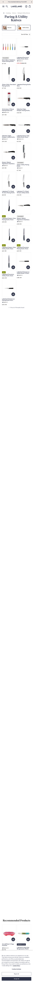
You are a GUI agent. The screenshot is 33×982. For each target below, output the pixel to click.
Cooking (8, 13)
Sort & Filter (24, 34)
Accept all (16, 978)
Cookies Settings (16, 969)
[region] (16, 966)
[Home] (3, 13)
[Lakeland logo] (16, 6)
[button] (4, 2)
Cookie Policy (16, 965)
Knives (14, 13)
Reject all (16, 974)
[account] (26, 6)
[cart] (29, 6)
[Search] (6, 6)
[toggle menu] (3, 6)
